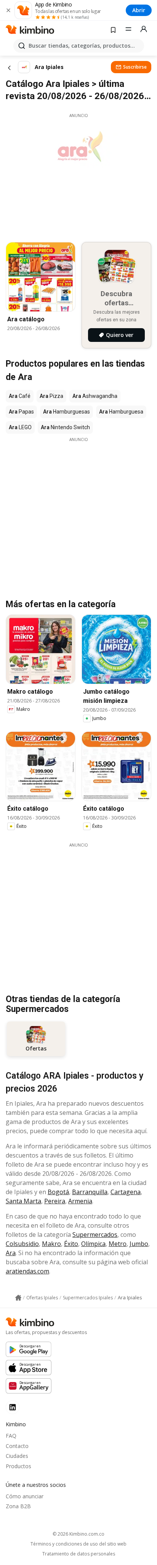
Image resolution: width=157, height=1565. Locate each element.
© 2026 (78, 1534)
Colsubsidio (22, 1243)
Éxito (71, 1243)
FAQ (11, 1435)
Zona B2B (18, 1506)
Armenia (80, 1201)
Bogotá (58, 1192)
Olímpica (93, 1243)
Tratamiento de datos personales (78, 1554)
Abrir (138, 10)
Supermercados (94, 1234)
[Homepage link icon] (18, 1298)
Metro (118, 1243)
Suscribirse (135, 67)
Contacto (17, 1446)
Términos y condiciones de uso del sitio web (78, 1544)
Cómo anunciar (24, 1496)
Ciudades (17, 1455)
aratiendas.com (27, 1271)
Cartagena (126, 1192)
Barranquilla (89, 1192)
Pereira (54, 1201)
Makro (51, 1243)
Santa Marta (23, 1201)
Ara (11, 1253)
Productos (18, 1466)
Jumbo (139, 1243)
